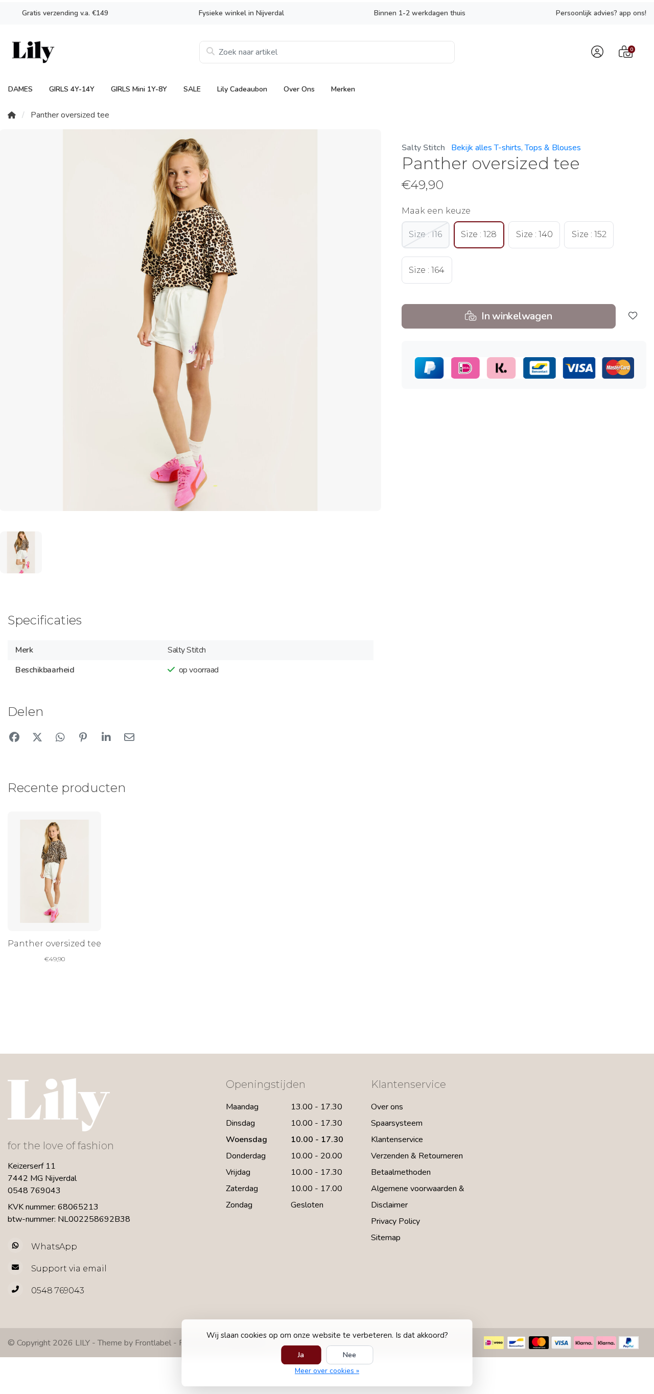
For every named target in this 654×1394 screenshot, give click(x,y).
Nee (349, 1355)
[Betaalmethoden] (494, 1342)
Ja (301, 1355)
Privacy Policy (395, 1221)
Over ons (299, 89)
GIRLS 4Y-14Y (72, 89)
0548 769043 (34, 1190)
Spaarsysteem (397, 1123)
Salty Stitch (423, 147)
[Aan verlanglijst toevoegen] (633, 316)
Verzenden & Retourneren (417, 1155)
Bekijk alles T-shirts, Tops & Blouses (516, 147)
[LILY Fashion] (103, 52)
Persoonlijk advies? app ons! (601, 13)
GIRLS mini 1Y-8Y (139, 89)
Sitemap (386, 1237)
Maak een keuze (436, 211)
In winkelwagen (515, 316)
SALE (192, 89)
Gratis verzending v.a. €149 (65, 13)
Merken (343, 89)
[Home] (12, 115)
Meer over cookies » (327, 1371)
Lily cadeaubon (242, 89)
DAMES (20, 89)
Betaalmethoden (401, 1172)
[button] (596, 52)
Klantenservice (397, 1139)
